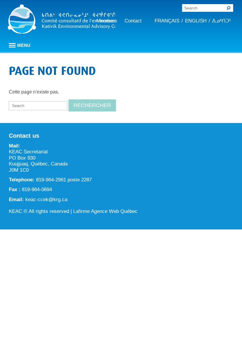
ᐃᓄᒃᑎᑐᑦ (221, 21)
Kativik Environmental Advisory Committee (61, 20)
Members (107, 21)
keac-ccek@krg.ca (46, 199)
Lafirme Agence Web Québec (105, 211)
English (196, 21)
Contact (133, 21)
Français (167, 21)
